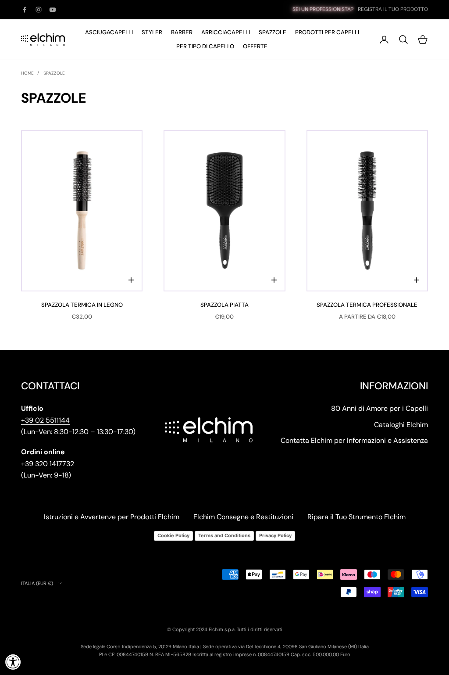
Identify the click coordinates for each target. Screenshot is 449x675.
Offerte (255, 46)
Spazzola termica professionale (367, 305)
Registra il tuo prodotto (393, 9)
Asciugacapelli (109, 32)
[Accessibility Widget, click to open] (13, 662)
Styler (152, 32)
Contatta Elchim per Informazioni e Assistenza (354, 440)
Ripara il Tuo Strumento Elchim (356, 516)
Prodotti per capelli (327, 32)
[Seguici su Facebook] (24, 9)
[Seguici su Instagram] (38, 9)
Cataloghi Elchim (401, 424)
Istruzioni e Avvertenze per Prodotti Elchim (111, 516)
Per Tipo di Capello (205, 46)
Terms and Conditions (224, 535)
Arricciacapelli (225, 32)
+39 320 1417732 (47, 463)
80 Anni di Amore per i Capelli (379, 408)
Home (27, 73)
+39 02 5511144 (45, 420)
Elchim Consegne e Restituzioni (243, 516)
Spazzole (272, 32)
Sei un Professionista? (322, 9)
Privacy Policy (275, 535)
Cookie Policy (173, 535)
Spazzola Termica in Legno (82, 305)
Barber (181, 32)
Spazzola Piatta (224, 305)
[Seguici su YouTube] (52, 9)
